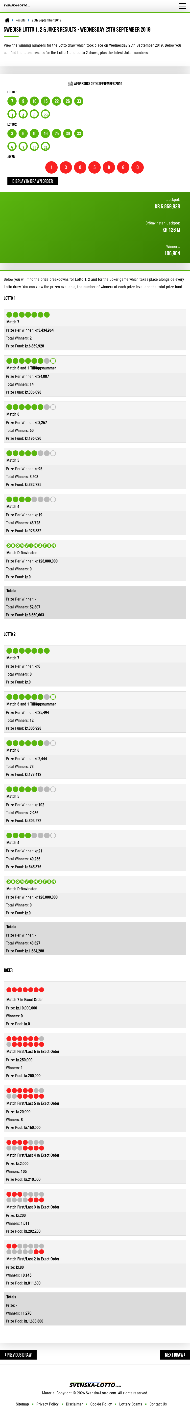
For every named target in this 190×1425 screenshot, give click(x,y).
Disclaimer (74, 1404)
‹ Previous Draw (18, 1355)
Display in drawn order (32, 181)
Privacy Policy (47, 1404)
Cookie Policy (101, 1404)
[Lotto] (7, 20)
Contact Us (158, 1404)
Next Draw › (175, 1355)
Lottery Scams (130, 1404)
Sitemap (22, 1404)
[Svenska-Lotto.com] (17, 6)
